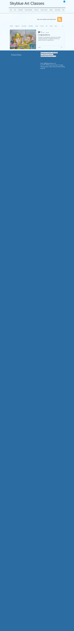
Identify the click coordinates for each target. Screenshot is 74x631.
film (46, 26)
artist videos (24, 26)
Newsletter (31, 26)
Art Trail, (42, 26)
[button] (64, 1)
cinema (36, 26)
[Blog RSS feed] (59, 19)
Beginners (17, 26)
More (56, 26)
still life (51, 26)
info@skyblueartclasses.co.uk (49, 63)
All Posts (11, 26)
